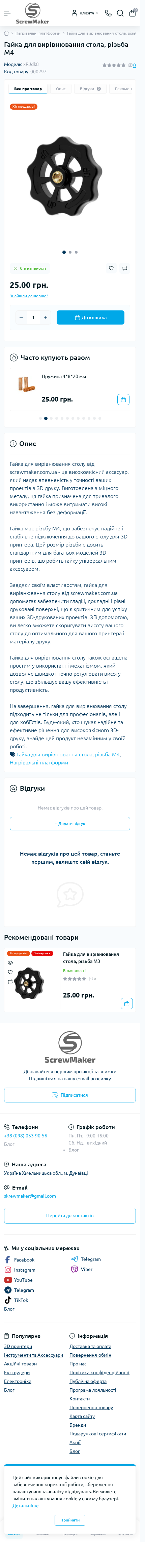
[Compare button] (124, 263)
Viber (86, 1264)
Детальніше (25, 1505)
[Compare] (10, 976)
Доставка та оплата (90, 1341)
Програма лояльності (92, 1385)
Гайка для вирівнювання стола (54, 749)
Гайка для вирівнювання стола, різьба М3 (91, 952)
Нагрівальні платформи (38, 33)
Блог (9, 1139)
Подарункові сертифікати (97, 1428)
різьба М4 (107, 749)
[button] (64, 247)
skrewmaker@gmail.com (30, 1191)
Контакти (79, 1393)
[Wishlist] (10, 966)
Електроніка (17, 1376)
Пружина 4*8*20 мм (63, 371)
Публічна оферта (88, 1376)
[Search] (120, 13)
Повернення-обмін (90, 1350)
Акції (75, 1437)
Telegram (91, 1254)
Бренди (77, 1420)
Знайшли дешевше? (29, 291)
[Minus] (21, 312)
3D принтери (18, 1341)
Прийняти (70, 1520)
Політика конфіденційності (99, 1367)
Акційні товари (20, 1358)
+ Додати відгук (70, 818)
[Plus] (45, 312)
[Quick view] (10, 957)
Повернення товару (91, 1402)
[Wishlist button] (111, 263)
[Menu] (7, 13)
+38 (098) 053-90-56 (25, 1130)
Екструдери (17, 1367)
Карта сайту (82, 1411)
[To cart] (118, 394)
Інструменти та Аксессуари (33, 1350)
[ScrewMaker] (70, 1042)
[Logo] (32, 13)
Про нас (78, 1358)
